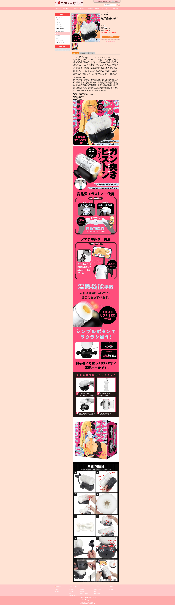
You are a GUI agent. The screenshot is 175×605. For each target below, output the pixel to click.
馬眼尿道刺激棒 (60, 42)
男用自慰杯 (59, 17)
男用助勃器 (59, 38)
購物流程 (71, 589)
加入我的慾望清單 (111, 41)
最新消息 (100, 1)
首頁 (96, 1)
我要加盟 (57, 591)
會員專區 (97, 586)
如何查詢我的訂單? (84, 593)
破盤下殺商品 (66, 8)
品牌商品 (104, 8)
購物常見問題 (73, 586)
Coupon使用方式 (73, 595)
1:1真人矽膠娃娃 (60, 28)
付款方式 (71, 591)
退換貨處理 (82, 591)
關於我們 (57, 589)
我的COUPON (97, 589)
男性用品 (82, 8)
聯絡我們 (112, 586)
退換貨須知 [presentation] (90, 53)
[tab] (75, 53)
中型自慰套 (59, 24)
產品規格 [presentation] (82, 53)
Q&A (70, 593)
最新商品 (58, 8)
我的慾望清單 (105, 1)
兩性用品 (90, 8)
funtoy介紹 (58, 586)
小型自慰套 (59, 22)
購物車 (111, 1)
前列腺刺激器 (59, 40)
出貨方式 (82, 589)
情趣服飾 (97, 8)
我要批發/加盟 (116, 8)
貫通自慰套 (59, 19)
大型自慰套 (59, 26)
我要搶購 (110, 37)
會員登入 (116, 1)
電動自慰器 (93, 12)
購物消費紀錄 (97, 593)
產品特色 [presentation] (75, 53)
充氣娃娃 (58, 35)
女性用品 (75, 8)
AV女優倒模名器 (60, 31)
